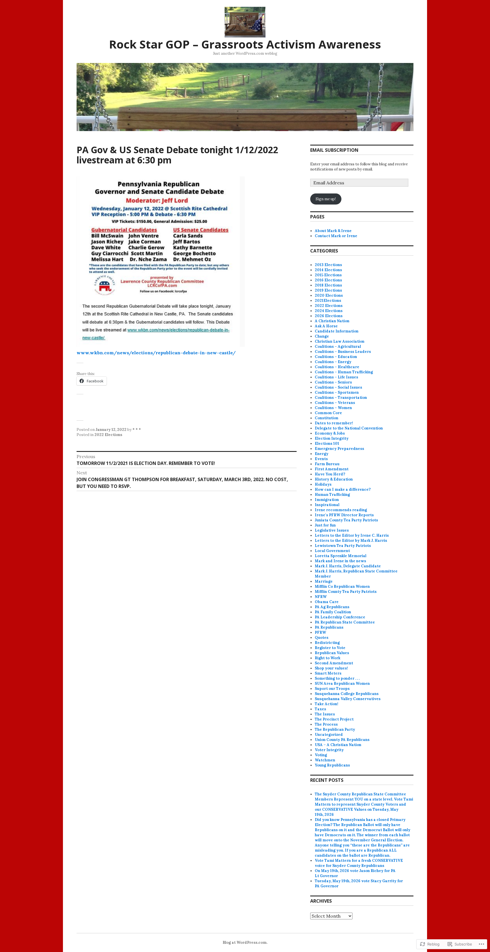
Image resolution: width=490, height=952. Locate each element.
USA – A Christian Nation (338, 744)
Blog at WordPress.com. (245, 942)
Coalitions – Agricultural (338, 346)
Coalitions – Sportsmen (337, 392)
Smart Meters (328, 673)
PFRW (320, 632)
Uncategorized (329, 734)
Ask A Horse (326, 326)
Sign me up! (326, 199)
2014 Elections (328, 270)
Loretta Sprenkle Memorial (340, 555)
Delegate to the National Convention (349, 428)
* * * (136, 429)
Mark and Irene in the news (340, 561)
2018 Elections (328, 285)
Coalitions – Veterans (335, 402)
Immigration (327, 499)
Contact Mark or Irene (336, 235)
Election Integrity (332, 438)
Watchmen (325, 760)
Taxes (320, 709)
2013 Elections (328, 264)
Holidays (323, 484)
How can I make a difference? (343, 489)
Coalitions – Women (333, 407)
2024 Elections (329, 310)
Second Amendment (334, 663)
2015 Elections (328, 275)
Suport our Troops (332, 688)
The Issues (325, 714)
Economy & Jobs (330, 433)
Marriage (324, 581)
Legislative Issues (332, 530)
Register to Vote (330, 647)
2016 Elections (328, 280)
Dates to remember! (334, 423)
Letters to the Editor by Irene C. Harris (352, 535)
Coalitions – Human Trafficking (344, 372)
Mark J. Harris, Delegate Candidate (348, 566)
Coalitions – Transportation (341, 397)
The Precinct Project (334, 719)
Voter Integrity (329, 749)
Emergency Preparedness (339, 448)
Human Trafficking (332, 494)
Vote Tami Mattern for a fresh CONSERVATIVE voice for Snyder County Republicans (359, 863)
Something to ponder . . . (337, 678)
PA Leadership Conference (340, 617)
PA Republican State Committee (345, 622)
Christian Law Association (339, 341)
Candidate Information (336, 331)
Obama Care (327, 601)
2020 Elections (329, 295)
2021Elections (328, 300)
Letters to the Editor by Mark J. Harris (351, 540)
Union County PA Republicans (342, 739)
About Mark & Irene (333, 230)
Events (321, 458)
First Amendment (332, 469)
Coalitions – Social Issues (338, 387)
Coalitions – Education (336, 356)
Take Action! (326, 704)
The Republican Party (335, 729)
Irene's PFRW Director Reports (344, 515)
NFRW (321, 596)
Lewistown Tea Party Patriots (343, 545)
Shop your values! (331, 668)
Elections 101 (327, 443)
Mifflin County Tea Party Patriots (346, 591)
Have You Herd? (330, 474)
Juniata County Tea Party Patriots (346, 520)
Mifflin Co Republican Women (342, 586)
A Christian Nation (332, 321)
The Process (326, 724)
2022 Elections (108, 434)
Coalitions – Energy (333, 361)
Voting (321, 755)
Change (322, 336)
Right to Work (327, 658)
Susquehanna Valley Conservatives (348, 698)
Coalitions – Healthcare (337, 367)
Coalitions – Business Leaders (343, 351)
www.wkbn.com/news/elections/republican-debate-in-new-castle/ (157, 352)
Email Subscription (334, 150)
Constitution (326, 418)
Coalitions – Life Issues (336, 377)
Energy (321, 453)
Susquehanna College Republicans (347, 693)
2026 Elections (329, 315)
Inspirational (327, 504)
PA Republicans (329, 627)
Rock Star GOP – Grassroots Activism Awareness (245, 44)
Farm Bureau (327, 464)
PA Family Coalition (333, 612)
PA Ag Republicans (332, 607)
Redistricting (327, 642)
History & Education (334, 479)
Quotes (321, 637)
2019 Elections (328, 290)
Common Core (328, 412)
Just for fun (325, 525)
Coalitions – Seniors (333, 382)
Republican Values (332, 652)
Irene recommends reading (341, 509)
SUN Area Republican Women (342, 683)
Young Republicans (332, 765)
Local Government (332, 550)
